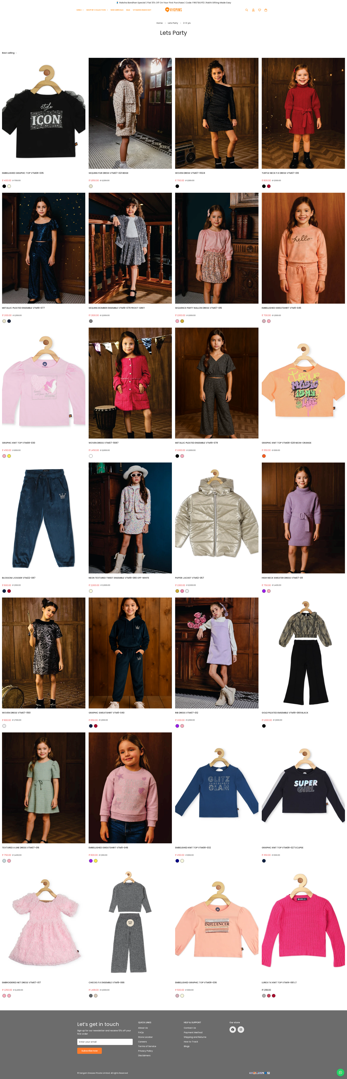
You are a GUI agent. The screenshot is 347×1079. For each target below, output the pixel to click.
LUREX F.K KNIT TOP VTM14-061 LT (279, 982)
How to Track (191, 1041)
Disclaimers (144, 1055)
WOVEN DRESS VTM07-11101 (16, 712)
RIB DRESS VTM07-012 (186, 712)
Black (177, 186)
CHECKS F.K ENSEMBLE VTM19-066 (106, 982)
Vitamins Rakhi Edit (142, 10)
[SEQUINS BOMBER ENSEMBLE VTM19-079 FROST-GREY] (130, 248)
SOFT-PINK (177, 321)
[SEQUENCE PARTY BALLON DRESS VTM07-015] (216, 248)
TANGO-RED (269, 186)
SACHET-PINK (182, 591)
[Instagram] (241, 1029)
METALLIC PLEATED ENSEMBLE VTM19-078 (196, 442)
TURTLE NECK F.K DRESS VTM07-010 (280, 173)
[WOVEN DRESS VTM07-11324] (216, 113)
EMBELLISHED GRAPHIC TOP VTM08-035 (23, 173)
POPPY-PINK (269, 995)
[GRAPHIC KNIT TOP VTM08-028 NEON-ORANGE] (303, 383)
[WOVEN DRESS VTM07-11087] (130, 383)
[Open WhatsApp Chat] (340, 1072)
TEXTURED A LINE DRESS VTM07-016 (20, 847)
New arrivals (117, 10)
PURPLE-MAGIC (264, 591)
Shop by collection (96, 10)
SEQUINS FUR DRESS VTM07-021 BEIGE (108, 173)
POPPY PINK (91, 456)
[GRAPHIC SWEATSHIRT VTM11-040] (130, 653)
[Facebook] (232, 1029)
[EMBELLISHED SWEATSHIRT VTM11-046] (130, 787)
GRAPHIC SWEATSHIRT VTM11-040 (106, 712)
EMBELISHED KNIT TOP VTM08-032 (193, 847)
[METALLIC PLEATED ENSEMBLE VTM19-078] (216, 383)
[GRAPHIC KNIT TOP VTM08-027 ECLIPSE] (303, 787)
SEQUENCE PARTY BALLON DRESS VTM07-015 (198, 307)
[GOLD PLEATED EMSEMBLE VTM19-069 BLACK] (303, 653)
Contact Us (190, 1027)
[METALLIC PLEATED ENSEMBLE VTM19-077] (43, 248)
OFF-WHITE (9, 186)
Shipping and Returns (195, 1037)
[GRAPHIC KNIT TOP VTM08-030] (43, 383)
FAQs (141, 1032)
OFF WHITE (91, 591)
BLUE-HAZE (4, 861)
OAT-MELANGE (95, 995)
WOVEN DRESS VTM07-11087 (103, 442)
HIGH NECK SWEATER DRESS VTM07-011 (282, 577)
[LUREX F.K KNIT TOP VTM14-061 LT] (303, 922)
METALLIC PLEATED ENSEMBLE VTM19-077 (23, 307)
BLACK (4, 186)
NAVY (9, 321)
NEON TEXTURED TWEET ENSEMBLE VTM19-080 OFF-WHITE (119, 577)
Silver (187, 591)
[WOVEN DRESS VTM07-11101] (43, 653)
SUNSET (9, 456)
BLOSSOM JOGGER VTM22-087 (18, 577)
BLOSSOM (264, 321)
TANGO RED (9, 591)
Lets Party (173, 23)
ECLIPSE (4, 591)
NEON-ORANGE (264, 456)
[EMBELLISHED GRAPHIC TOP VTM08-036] (216, 922)
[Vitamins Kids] (173, 10)
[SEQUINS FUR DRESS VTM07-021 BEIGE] (130, 113)
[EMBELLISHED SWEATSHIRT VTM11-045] (303, 248)
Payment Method (193, 1032)
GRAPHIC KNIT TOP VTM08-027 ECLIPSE (282, 847)
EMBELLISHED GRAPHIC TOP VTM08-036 (196, 982)
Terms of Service (147, 1046)
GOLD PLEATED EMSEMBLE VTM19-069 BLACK (285, 712)
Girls (78, 10)
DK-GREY (91, 995)
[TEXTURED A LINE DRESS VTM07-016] (43, 787)
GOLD (182, 321)
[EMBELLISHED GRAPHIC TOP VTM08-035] (43, 113)
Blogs (186, 1046)
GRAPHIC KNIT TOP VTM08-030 (18, 442)
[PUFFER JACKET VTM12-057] (216, 518)
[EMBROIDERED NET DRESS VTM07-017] (43, 922)
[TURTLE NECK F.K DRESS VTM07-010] (303, 113)
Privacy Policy (145, 1050)
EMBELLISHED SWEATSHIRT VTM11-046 (108, 847)
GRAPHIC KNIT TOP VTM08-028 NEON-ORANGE (286, 442)
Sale (128, 10)
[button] (266, 10)
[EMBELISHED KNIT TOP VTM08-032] (216, 787)
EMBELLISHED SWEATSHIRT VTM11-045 (281, 307)
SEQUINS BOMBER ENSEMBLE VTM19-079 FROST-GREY (117, 307)
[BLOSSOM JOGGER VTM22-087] (43, 518)
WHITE (182, 456)
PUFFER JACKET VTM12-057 (189, 577)
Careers (142, 1041)
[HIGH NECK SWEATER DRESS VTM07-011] (303, 518)
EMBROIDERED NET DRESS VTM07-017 (21, 982)
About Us (143, 1027)
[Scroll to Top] (342, 1064)
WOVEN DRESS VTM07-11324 (190, 173)
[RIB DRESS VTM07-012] (216, 653)
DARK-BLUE (177, 861)
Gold (177, 591)
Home (160, 23)
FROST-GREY (91, 321)
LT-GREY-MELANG (264, 995)
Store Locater (145, 1037)
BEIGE (91, 186)
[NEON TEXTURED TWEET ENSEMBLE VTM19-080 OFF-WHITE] (130, 518)
